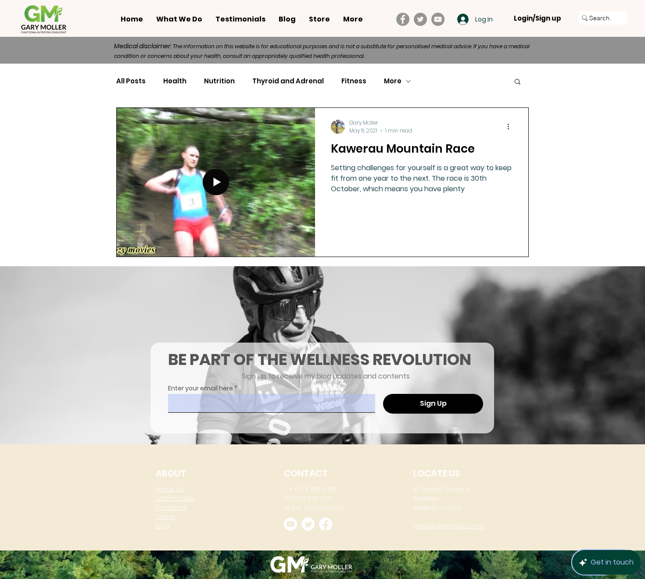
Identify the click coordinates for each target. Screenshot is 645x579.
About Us (169, 489)
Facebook (171, 507)
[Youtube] (290, 524)
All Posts (131, 81)
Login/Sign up (537, 18)
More (392, 81)
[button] (517, 82)
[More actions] (511, 127)
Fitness (353, 81)
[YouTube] (437, 19)
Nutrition (219, 81)
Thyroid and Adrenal (288, 81)
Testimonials (175, 498)
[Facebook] (402, 19)
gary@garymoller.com (448, 526)
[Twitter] (420, 19)
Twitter (165, 516)
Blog (162, 526)
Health (174, 81)
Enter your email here (200, 388)
